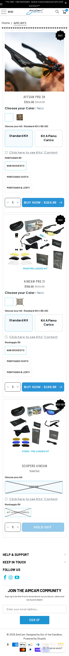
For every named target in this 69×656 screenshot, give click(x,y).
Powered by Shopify (35, 638)
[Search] (57, 11)
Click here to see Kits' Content (33, 152)
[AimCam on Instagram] (10, 577)
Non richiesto (15, 165)
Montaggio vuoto (17, 176)
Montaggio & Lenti (18, 187)
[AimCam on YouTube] (17, 577)
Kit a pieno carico (18, 512)
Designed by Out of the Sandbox (44, 634)
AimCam (20, 634)
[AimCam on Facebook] (5, 577)
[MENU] (1, 11)
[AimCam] (34, 11)
